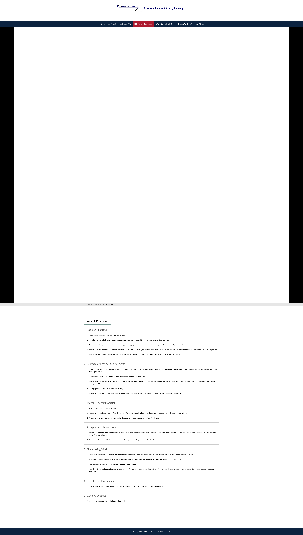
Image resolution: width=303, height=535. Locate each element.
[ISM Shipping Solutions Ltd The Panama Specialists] (151, 8)
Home (102, 24)
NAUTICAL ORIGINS (164, 24)
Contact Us (125, 24)
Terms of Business (143, 24)
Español (200, 24)
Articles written (184, 24)
